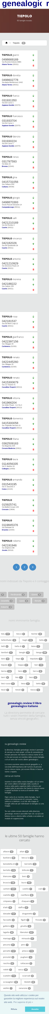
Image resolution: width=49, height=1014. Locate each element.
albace (8, 851)
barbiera (8, 857)
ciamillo (8, 895)
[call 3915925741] (33, 501)
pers (24, 944)
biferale (27, 870)
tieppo (22, 665)
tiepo (19, 658)
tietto (40, 683)
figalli (24, 920)
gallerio (8, 926)
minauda (27, 938)
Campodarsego (8, 207)
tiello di (19, 646)
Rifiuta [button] (14, 1009)
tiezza (34, 689)
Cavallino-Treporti (9, 387)
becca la (27, 857)
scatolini (9, 975)
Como (4, 489)
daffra (22, 907)
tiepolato (36, 658)
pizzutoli (8, 957)
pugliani (26, 957)
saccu (22, 969)
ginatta (25, 926)
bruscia (8, 882)
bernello (30, 864)
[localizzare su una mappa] (33, 61)
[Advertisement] (23, 302)
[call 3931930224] (33, 137)
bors (25, 876)
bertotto (9, 870)
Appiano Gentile (8, 105)
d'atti (7, 907)
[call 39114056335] (33, 460)
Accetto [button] (35, 1009)
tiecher (36, 634)
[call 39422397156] (33, 337)
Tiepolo (16, 43)
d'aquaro (27, 901)
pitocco (27, 951)
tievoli (19, 689)
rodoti (7, 969)
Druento (5, 530)
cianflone (27, 895)
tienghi (24, 652)
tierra (37, 671)
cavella (26, 888)
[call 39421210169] (33, 219)
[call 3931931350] (33, 96)
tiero (22, 671)
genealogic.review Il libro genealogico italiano (24, 705)
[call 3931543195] (33, 480)
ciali (41, 888)
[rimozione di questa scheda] (33, 66)
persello (9, 951)
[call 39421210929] (33, 259)
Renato (39, 600)
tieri (38, 665)
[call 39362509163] (33, 439)
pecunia (8, 944)
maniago (8, 938)
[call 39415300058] (33, 419)
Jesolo (4, 550)
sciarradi (27, 975)
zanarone (24, 988)
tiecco (20, 634)
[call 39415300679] (33, 378)
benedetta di (10, 864)
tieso (25, 683)
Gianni (35, 594)
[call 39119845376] (33, 521)
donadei (9, 913)
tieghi (27, 640)
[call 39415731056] (33, 178)
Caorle (4, 227)
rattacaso (25, 963)
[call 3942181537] (33, 317)
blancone (9, 876)
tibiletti (29, 982)
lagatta (8, 932)
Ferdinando (17, 594)
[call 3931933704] (33, 117)
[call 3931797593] (33, 157)
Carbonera (6, 346)
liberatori (26, 932)
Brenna (5, 166)
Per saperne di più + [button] (23, 1002)
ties (18, 677)
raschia (8, 963)
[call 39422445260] (33, 358)
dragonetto (28, 913)
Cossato (5, 509)
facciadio (8, 920)
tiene (35, 646)
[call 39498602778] (33, 76)
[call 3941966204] (33, 399)
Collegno (5, 469)
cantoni (9, 888)
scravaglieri (10, 982)
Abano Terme (7, 64)
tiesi (32, 677)
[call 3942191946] (33, 541)
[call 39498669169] (33, 55)
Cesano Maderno (8, 448)
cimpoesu (8, 901)
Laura (23, 600)
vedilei (7, 988)
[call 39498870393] (33, 198)
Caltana (5, 187)
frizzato (40, 920)
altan (24, 851)
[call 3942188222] (33, 280)
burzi (26, 882)
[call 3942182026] (33, 239)
